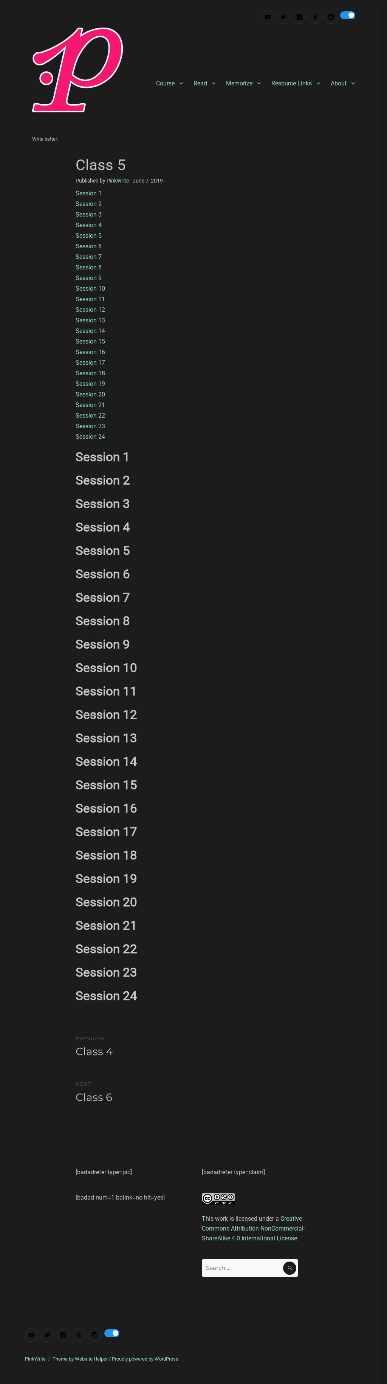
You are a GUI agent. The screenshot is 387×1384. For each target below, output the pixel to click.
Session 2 (89, 203)
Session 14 (90, 330)
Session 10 (90, 288)
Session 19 (90, 383)
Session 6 (89, 246)
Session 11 (90, 299)
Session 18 (90, 373)
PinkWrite (54, 127)
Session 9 (89, 278)
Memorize (239, 83)
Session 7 (89, 256)
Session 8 (89, 267)
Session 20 (90, 394)
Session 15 (90, 341)
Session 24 (90, 436)
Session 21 (90, 405)
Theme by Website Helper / (82, 1359)
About (339, 83)
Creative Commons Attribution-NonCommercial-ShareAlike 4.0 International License (253, 1228)
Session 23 (90, 426)
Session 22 (90, 415)
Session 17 (90, 362)
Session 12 (90, 309)
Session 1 (89, 193)
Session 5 (89, 235)
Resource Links (291, 83)
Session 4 (89, 225)
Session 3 (89, 214)
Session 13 (90, 320)
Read (200, 83)
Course (165, 83)
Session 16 (90, 352)
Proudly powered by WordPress (145, 1359)
